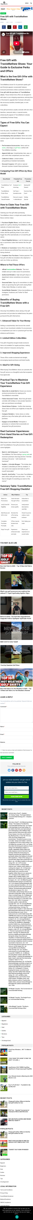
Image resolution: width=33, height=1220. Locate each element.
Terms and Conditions (6, 1190)
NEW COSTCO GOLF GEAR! (9, 642)
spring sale (25, 454)
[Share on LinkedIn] (20, 27)
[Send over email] (26, 27)
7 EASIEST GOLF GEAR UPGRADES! (18, 1149)
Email (2, 734)
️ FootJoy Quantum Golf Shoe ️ (10, 665)
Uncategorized (6, 1040)
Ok (17, 1217)
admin (2, 22)
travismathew (11, 269)
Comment (3, 706)
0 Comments (18, 22)
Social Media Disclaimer (6, 1196)
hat (20, 185)
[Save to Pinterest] (15, 27)
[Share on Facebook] (4, 27)
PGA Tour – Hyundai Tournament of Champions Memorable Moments (18, 1110)
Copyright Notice (5, 1205)
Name (2, 726)
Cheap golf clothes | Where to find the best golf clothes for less (19, 1102)
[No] (31, 1213)
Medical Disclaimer (5, 1199)
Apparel (3, 13)
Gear (3, 1027)
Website (2, 742)
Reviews (4, 1034)
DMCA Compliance (5, 1202)
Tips (3, 1037)
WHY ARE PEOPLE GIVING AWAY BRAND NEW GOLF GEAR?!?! (19, 1119)
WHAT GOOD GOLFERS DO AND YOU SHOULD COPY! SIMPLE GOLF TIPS (18, 1141)
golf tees (18, 148)
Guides (4, 1030)
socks (4, 148)
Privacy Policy (4, 1193)
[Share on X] (9, 27)
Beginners (5, 1024)
